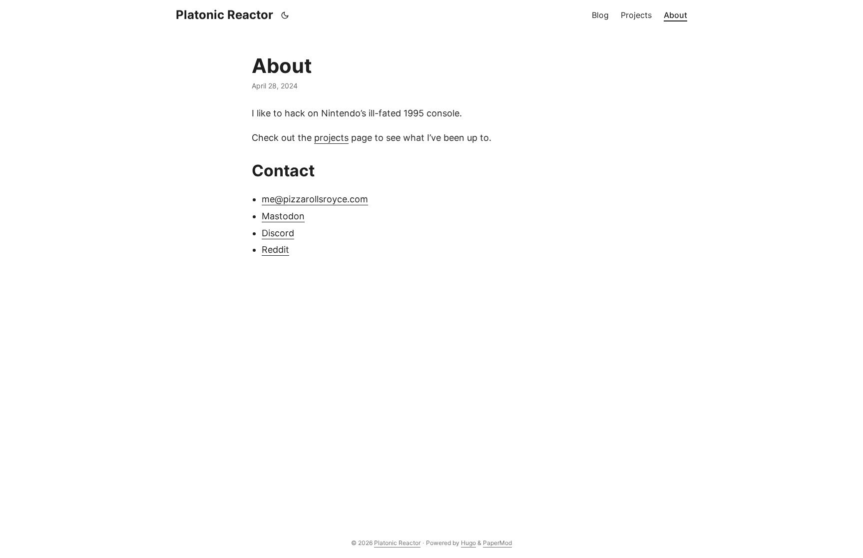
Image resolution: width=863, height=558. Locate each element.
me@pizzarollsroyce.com (315, 199)
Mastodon (283, 216)
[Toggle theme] (285, 15)
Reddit (275, 249)
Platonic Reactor (224, 14)
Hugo (468, 543)
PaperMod (497, 543)
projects (331, 137)
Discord (278, 233)
